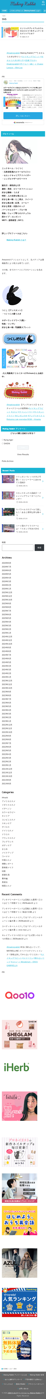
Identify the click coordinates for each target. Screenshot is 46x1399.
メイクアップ (7, 853)
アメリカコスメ (8, 801)
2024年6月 (6, 658)
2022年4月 (6, 754)
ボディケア (7, 845)
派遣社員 (6, 875)
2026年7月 (6, 567)
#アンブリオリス (35, 416)
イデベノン (7, 809)
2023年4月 (6, 710)
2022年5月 (6, 750)
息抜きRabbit (20, 1384)
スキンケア (7, 823)
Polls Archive (7, 461)
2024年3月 (6, 669)
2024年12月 (7, 637)
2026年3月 (6, 581)
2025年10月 (7, 600)
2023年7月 (6, 699)
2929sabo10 (27, 903)
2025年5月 (6, 618)
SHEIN (7, 443)
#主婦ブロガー (30, 60)
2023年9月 (6, 692)
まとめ (5, 849)
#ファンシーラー (25, 412)
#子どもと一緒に (26, 64)
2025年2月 (6, 629)
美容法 (5, 882)
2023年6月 (6, 703)
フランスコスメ (8, 838)
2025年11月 (7, 596)
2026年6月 (6, 570)
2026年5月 (6, 574)
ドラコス (6, 834)
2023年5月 (6, 706)
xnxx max (22, 930)
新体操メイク (7, 867)
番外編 (5, 878)
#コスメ (14, 412)
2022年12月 (7, 725)
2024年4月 (6, 666)
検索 (4, 542)
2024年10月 (7, 644)
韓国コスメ (7, 886)
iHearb (5, 797)
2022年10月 (7, 732)
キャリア (6, 816)
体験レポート (7, 864)
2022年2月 (6, 761)
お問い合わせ (23, 1388)
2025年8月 (6, 607)
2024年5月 (6, 662)
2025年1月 (6, 633)
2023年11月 (7, 684)
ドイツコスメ (7, 830)
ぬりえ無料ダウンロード (13, 1379)
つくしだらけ (8, 1384)
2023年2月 (6, 717)
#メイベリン (27, 958)
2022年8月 (6, 739)
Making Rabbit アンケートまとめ (15, 1375)
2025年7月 (6, 611)
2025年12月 (7, 592)
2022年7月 (6, 743)
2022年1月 (6, 765)
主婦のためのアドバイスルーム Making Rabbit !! (25, 1393)
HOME (4, 10)
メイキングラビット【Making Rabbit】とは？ (25, 10)
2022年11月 (7, 728)
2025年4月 (6, 622)
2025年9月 (6, 603)
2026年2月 (6, 585)
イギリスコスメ (8, 805)
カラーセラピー (8, 812)
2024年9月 (6, 647)
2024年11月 (7, 640)
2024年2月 (6, 673)
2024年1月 (6, 677)
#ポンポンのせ (21, 416)
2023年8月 (6, 695)
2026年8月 (6, 563)
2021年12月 (7, 769)
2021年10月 (7, 776)
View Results (23, 454)
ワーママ (6, 856)
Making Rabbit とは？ (16, 240)
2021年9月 (6, 780)
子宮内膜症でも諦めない (34, 1379)
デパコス (6, 827)
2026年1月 (6, 589)
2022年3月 (6, 758)
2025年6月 (6, 614)
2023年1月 (6, 721)
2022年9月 (6, 736)
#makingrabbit (13, 64)
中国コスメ (7, 860)
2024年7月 (6, 655)
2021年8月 (6, 784)
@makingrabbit (13, 53)
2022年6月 (6, 747)
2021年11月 (7, 772)
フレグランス (7, 842)
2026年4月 (6, 578)
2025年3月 (6, 625)
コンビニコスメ (8, 820)
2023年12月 (7, 681)
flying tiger (8, 440)
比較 (4, 871)
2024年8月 (6, 651)
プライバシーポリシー (36, 1384)
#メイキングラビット (30, 57)
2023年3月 (6, 714)
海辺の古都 (27, 912)
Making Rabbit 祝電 (37, 1375)
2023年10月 (7, 688)
